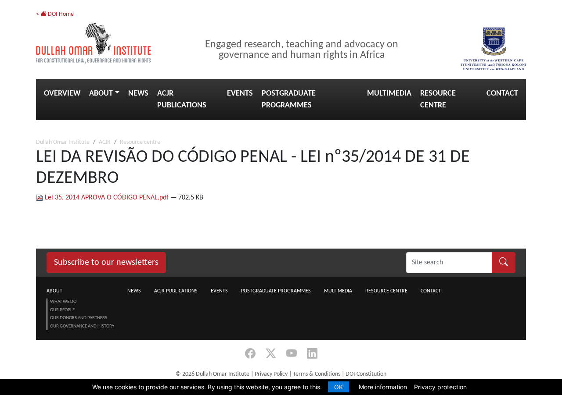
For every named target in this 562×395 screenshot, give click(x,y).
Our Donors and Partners (78, 318)
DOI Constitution (366, 374)
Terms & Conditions (316, 374)
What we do (63, 301)
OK (338, 387)
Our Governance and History (82, 326)
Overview (62, 93)
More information (383, 387)
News (138, 93)
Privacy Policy (271, 374)
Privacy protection (440, 387)
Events (240, 93)
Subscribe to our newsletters (106, 262)
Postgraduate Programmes (289, 99)
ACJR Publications (181, 99)
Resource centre (438, 99)
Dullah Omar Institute (63, 142)
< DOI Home (55, 14)
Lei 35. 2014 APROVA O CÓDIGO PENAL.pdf (106, 197)
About (101, 93)
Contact (502, 93)
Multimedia (389, 93)
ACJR (105, 142)
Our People (62, 310)
